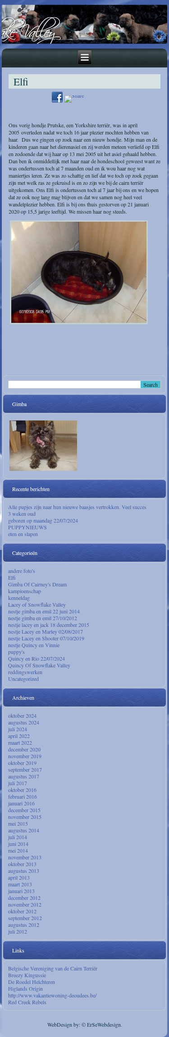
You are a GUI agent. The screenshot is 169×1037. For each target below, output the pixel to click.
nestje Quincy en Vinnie (33, 644)
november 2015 (24, 816)
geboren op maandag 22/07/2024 (43, 520)
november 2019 (24, 756)
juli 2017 (17, 783)
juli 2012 (17, 931)
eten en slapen (23, 533)
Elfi (12, 577)
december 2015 (24, 810)
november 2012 (24, 904)
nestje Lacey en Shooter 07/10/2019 (46, 638)
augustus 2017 (23, 776)
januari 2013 (21, 890)
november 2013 (24, 857)
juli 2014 (17, 836)
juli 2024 (17, 729)
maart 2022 (20, 742)
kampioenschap (24, 590)
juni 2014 (18, 843)
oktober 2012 (22, 911)
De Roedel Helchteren (31, 981)
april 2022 (19, 735)
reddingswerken (25, 671)
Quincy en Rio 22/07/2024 (36, 658)
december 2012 (24, 897)
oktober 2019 (22, 762)
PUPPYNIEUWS (27, 527)
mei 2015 (18, 823)
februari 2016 (22, 796)
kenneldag (19, 597)
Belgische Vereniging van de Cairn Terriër (52, 968)
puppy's (16, 651)
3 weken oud (22, 513)
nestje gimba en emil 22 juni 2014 (44, 611)
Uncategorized (23, 678)
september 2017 (25, 769)
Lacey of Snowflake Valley (37, 604)
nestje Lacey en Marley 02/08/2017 (45, 631)
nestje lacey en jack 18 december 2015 (48, 624)
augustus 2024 (23, 722)
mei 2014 (18, 850)
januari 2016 (21, 803)
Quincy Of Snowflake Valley (39, 665)
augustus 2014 (23, 830)
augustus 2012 (23, 924)
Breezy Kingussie (27, 975)
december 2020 (24, 749)
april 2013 (19, 877)
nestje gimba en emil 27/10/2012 (42, 617)
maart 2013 (20, 884)
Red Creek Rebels (27, 1002)
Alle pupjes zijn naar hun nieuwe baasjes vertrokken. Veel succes (77, 506)
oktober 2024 (22, 715)
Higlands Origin (25, 988)
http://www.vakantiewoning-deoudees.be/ (52, 995)
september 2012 (25, 917)
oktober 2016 (22, 789)
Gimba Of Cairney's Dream (37, 584)
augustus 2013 (23, 870)
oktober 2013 (22, 863)
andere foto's (21, 570)
